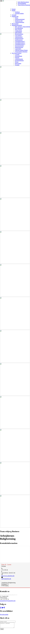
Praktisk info (15, 16)
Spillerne (17, 12)
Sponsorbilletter (22, 3)
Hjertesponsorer (19, 38)
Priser (16, 18)
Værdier (17, 54)
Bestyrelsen (18, 63)
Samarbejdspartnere (17, 25)
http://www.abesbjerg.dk (7, 576)
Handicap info (19, 20)
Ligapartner (18, 48)
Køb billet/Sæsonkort (23, 2)
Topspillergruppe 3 (20, 44)
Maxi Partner (18, 29)
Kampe (14, 9)
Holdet (13, 10)
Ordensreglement (19, 22)
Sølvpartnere (18, 32)
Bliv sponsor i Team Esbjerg (22, 26)
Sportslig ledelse (19, 13)
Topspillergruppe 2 (20, 43)
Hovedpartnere (19, 28)
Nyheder (14, 15)
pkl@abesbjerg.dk (6, 578)
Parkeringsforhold (19, 19)
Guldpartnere (18, 31)
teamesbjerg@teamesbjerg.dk (7, 600)
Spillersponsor (19, 40)
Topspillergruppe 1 (20, 41)
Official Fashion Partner (21, 50)
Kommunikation (19, 60)
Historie (17, 57)
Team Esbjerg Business (24, 5)
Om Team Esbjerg (16, 53)
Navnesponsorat (19, 45)
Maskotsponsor (19, 47)
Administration (19, 59)
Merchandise (15, 23)
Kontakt (17, 65)
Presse (16, 62)
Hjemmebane (18, 56)
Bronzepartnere (19, 34)
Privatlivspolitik (4, 614)
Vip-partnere (18, 35)
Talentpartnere (19, 37)
